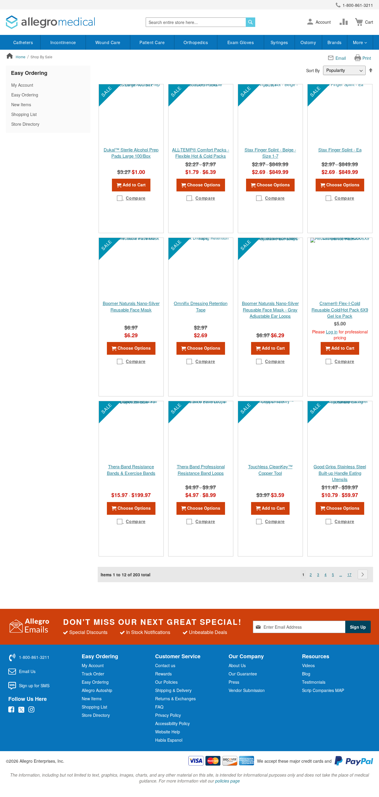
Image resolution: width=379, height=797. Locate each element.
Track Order (93, 674)
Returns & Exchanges (175, 698)
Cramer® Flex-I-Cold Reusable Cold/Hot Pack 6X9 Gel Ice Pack (339, 309)
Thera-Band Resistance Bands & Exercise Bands (131, 469)
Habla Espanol (168, 740)
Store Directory (25, 124)
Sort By (313, 70)
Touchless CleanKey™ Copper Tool (270, 469)
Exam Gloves (240, 42)
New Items (21, 104)
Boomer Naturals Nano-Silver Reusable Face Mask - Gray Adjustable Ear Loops (270, 309)
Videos (308, 665)
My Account (22, 85)
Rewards (163, 674)
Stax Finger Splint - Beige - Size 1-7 (270, 152)
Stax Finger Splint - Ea (340, 149)
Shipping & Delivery (173, 690)
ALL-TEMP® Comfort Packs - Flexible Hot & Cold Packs (200, 152)
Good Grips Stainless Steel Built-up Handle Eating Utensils (340, 472)
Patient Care (152, 42)
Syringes (279, 42)
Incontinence (63, 42)
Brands (334, 42)
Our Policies (166, 682)
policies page (227, 781)
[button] (310, 22)
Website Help (167, 732)
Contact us (165, 665)
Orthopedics (196, 42)
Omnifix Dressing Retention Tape (200, 306)
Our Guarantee (243, 674)
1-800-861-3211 (358, 5)
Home (21, 56)
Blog (306, 674)
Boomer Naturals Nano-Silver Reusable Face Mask (131, 306)
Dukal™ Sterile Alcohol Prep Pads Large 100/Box (131, 152)
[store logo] (50, 22)
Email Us (27, 671)
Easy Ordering (24, 95)
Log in (332, 332)
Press (234, 682)
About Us (237, 665)
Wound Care (108, 42)
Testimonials (313, 682)
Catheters (23, 42)
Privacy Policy (168, 715)
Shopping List (24, 114)
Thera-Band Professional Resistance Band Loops (201, 469)
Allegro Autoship (97, 690)
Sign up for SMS (34, 685)
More (359, 42)
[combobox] (200, 22)
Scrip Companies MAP (323, 690)
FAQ (159, 707)
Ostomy (308, 42)
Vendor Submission (247, 690)
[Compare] (345, 22)
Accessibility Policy (172, 723)
